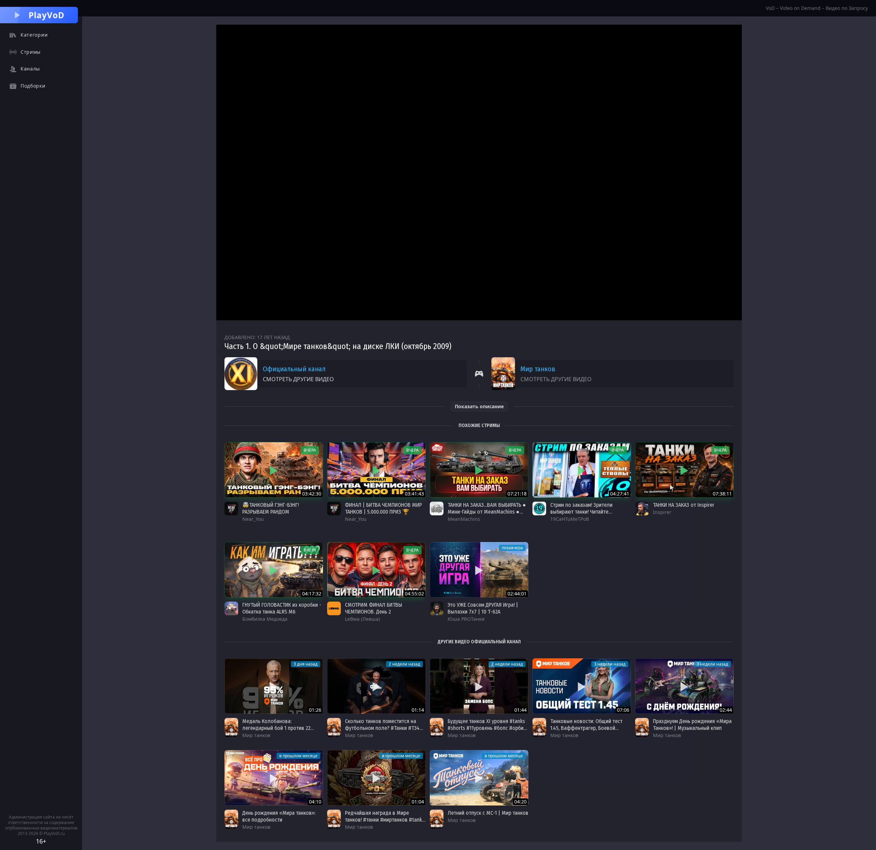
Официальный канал (294, 369)
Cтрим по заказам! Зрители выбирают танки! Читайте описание (581, 512)
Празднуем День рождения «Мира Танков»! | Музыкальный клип (692, 724)
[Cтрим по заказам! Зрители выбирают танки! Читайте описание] (581, 470)
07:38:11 (722, 493)
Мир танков (537, 369)
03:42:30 (311, 493)
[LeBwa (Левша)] (334, 608)
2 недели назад (404, 664)
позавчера (512, 548)
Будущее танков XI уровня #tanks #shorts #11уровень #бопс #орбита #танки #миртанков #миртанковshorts (488, 731)
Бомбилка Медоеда (264, 619)
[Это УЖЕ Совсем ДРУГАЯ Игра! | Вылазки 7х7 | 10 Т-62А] (479, 569)
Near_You (253, 519)
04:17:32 (311, 593)
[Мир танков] (231, 727)
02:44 (726, 710)
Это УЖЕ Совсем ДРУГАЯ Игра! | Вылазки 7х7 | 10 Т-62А (483, 608)
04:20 (520, 801)
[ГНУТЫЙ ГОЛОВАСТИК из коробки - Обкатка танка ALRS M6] (273, 569)
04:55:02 (414, 593)
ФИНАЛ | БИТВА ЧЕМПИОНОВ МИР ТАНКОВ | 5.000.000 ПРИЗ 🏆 (383, 508)
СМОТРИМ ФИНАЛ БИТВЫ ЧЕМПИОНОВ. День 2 (373, 608)
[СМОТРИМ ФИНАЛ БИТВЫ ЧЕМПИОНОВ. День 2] (376, 569)
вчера (310, 450)
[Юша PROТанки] (436, 608)
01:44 (520, 710)
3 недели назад (610, 664)
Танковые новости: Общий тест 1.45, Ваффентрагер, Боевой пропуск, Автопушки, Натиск (586, 728)
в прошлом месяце (298, 756)
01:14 (418, 710)
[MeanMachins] (436, 508)
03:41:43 (414, 493)
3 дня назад (306, 664)
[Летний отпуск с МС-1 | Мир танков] (479, 778)
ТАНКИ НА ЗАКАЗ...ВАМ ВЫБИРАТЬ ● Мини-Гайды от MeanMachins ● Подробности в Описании (487, 512)
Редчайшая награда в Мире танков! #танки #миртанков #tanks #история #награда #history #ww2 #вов (384, 823)
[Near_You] (231, 508)
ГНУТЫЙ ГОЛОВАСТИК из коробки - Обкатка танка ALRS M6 (281, 608)
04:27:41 (619, 493)
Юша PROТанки (466, 619)
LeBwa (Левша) (362, 619)
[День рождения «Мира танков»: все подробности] (273, 778)
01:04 (418, 801)
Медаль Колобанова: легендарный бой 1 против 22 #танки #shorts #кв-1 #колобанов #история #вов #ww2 (281, 731)
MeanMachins (464, 519)
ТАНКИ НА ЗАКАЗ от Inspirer (683, 505)
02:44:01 (517, 593)
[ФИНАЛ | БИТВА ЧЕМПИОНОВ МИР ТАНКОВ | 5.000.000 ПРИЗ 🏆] (376, 470)
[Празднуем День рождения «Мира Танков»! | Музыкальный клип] (684, 686)
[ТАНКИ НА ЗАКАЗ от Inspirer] (684, 470)
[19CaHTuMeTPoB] (539, 508)
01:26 (315, 710)
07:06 (623, 710)
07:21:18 (517, 493)
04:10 (315, 801)
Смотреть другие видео (298, 379)
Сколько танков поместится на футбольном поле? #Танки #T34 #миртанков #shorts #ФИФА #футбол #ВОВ (382, 731)
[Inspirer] (642, 508)
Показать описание (479, 406)
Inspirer (662, 512)
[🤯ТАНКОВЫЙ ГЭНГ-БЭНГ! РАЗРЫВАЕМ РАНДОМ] (273, 470)
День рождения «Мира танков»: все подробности (278, 816)
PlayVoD (46, 15)
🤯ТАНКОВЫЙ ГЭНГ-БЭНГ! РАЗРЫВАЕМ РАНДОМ (270, 508)
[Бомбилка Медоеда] (231, 608)
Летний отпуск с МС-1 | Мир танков (488, 813)
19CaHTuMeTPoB (569, 519)
